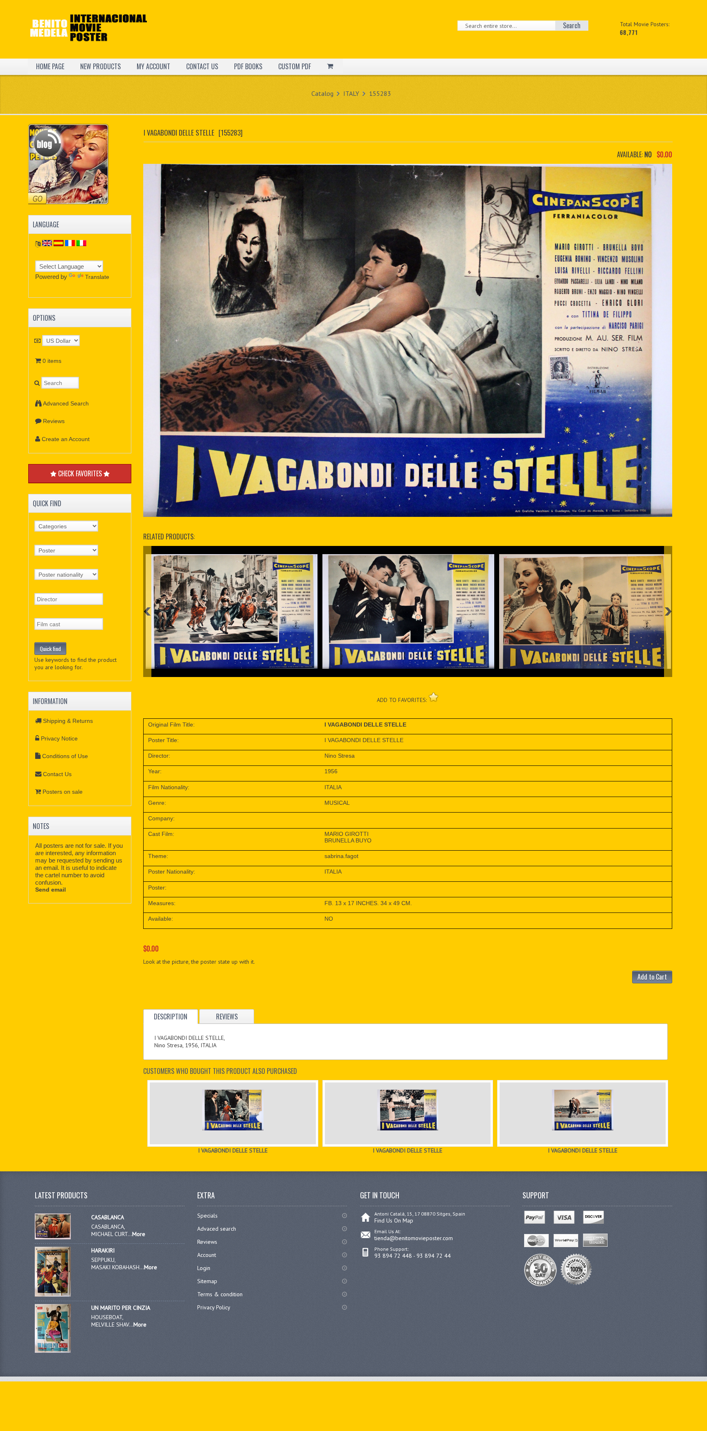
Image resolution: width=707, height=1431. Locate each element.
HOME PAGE (50, 66)
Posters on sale (63, 791)
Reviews (54, 421)
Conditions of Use (65, 756)
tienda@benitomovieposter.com (413, 1238)
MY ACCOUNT (153, 66)
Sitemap (207, 1281)
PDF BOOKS (248, 66)
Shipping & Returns (68, 721)
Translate (97, 277)
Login (203, 1268)
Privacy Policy (213, 1307)
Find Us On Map (393, 1220)
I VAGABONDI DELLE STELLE (233, 1150)
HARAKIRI (103, 1250)
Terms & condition (220, 1294)
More (138, 1234)
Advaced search (216, 1228)
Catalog (322, 93)
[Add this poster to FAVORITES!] (433, 697)
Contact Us (57, 774)
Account (206, 1255)
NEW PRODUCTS (100, 66)
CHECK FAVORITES (80, 473)
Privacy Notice (59, 738)
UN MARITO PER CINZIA (120, 1307)
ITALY (351, 93)
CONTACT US (202, 66)
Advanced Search (66, 403)
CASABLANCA (107, 1217)
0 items (52, 361)
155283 (380, 93)
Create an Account (66, 439)
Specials (207, 1215)
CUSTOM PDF (294, 66)
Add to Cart (652, 977)
